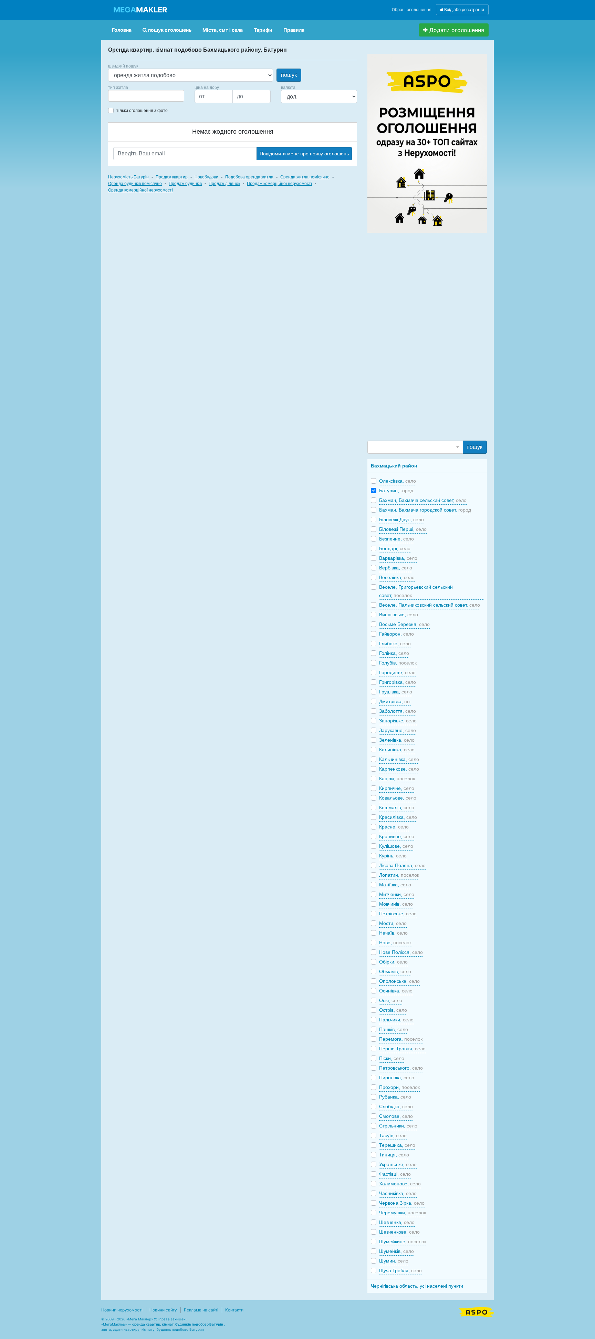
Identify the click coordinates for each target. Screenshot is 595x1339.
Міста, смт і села (222, 30)
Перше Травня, (402, 1048)
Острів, (393, 1010)
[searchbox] (120, 95)
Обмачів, (395, 971)
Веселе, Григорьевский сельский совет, (416, 591)
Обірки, (393, 962)
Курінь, (393, 855)
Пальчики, (396, 1019)
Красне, (394, 827)
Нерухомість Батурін (128, 177)
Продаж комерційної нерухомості (279, 183)
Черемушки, (402, 1212)
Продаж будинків (185, 183)
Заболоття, (397, 711)
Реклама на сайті (201, 1309)
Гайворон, (396, 634)
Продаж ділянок (224, 183)
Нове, (395, 942)
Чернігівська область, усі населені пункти (417, 1286)
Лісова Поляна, (402, 865)
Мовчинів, (396, 904)
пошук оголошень (169, 30)
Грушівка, (395, 691)
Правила (293, 30)
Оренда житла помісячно (305, 177)
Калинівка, (397, 749)
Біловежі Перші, (403, 529)
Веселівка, (397, 577)
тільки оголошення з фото (142, 110)
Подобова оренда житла (249, 177)
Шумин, (393, 1261)
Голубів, (398, 663)
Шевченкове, (399, 1232)
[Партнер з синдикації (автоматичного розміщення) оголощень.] (476, 1311)
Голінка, (394, 653)
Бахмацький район (394, 465)
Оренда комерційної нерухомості (140, 190)
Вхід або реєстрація (463, 9)
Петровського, (401, 1068)
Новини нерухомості (122, 1309)
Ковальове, (397, 798)
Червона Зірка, (402, 1203)
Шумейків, (396, 1251)
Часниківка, (398, 1193)
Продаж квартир (172, 177)
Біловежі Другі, (401, 519)
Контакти (234, 1309)
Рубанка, (395, 1097)
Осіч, (390, 1000)
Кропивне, (396, 836)
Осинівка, (396, 990)
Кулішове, (396, 846)
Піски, (391, 1058)
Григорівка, (397, 682)
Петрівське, (398, 913)
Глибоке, (395, 643)
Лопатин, (399, 875)
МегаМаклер (114, 1324)
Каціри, (397, 778)
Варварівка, (398, 558)
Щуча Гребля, (400, 1270)
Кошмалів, (396, 807)
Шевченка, (397, 1222)
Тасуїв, (393, 1135)
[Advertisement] (419, 336)
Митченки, (396, 894)
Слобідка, (396, 1106)
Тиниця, (394, 1154)
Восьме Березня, (404, 624)
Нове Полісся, (401, 952)
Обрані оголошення (411, 9)
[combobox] (146, 96)
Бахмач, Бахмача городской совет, (425, 510)
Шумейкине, (402, 1241)
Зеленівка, (397, 740)
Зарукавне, (397, 730)
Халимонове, (400, 1183)
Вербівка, (395, 567)
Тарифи (263, 30)
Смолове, (396, 1116)
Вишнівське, (398, 614)
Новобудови (206, 177)
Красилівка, (398, 817)
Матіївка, (395, 884)
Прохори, (399, 1087)
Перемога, (400, 1039)
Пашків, (393, 1029)
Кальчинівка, (399, 759)
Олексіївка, (397, 481)
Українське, (398, 1164)
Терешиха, (397, 1145)
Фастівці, (395, 1174)
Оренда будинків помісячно (135, 183)
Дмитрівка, (395, 701)
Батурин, (396, 490)
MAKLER (140, 9)
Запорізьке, (398, 720)
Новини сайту (163, 1309)
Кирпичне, (396, 788)
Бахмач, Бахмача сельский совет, (423, 500)
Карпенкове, (399, 769)
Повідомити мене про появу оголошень (304, 153)
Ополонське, (399, 981)
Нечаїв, (393, 933)
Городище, (397, 672)
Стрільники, (398, 1126)
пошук (289, 75)
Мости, (393, 923)
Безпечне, (396, 539)
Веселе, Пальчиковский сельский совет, (429, 605)
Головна (122, 30)
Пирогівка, (396, 1077)
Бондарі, (394, 548)
